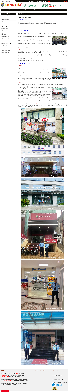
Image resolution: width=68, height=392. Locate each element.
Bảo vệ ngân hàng (5, 28)
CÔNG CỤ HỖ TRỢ (33, 9)
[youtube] (62, 1)
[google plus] (59, 1)
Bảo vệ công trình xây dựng (6, 43)
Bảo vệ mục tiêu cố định (6, 38)
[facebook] (57, 1)
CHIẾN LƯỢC (19, 9)
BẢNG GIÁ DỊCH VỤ (26, 9)
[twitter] (60, 1)
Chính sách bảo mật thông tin (57, 375)
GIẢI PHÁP (13, 9)
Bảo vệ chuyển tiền (5, 30)
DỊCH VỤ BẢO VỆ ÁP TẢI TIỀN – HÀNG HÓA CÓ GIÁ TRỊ (8, 16)
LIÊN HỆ (61, 9)
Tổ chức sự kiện (4, 47)
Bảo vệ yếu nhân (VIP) (5, 21)
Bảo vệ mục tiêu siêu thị (6, 36)
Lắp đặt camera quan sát (6, 50)
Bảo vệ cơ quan (4, 26)
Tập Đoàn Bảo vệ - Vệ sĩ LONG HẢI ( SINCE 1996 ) (7, 34)
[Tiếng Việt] (64, 1)
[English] (66, 1)
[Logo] (11, 5)
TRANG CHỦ (3, 9)
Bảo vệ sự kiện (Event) (6, 23)
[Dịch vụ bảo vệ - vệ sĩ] (6, 19)
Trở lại (61, 367)
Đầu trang (65, 367)
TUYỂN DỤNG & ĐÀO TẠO (41, 9)
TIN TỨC (48, 9)
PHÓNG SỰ (52, 9)
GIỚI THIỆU (8, 9)
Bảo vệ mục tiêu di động (6, 41)
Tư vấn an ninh (4, 45)
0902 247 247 (51, 6)
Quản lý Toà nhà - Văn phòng (7, 52)
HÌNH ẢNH (57, 9)
